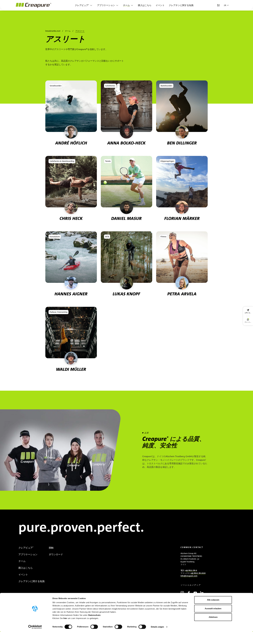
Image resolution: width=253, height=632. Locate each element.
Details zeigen (157, 627)
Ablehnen (213, 617)
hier (65, 618)
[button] (226, 5)
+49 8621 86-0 (191, 570)
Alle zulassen (213, 600)
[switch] (94, 627)
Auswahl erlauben (213, 608)
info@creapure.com (189, 576)
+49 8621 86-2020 (198, 573)
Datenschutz (94, 615)
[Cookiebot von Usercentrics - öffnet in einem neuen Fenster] (35, 627)
